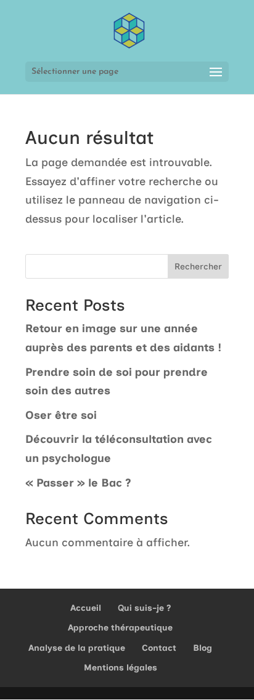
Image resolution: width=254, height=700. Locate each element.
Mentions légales (120, 667)
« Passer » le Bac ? (78, 483)
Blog (202, 648)
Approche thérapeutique (120, 627)
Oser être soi (61, 415)
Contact (159, 648)
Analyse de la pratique (76, 648)
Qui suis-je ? (144, 608)
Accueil (85, 608)
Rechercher (198, 266)
